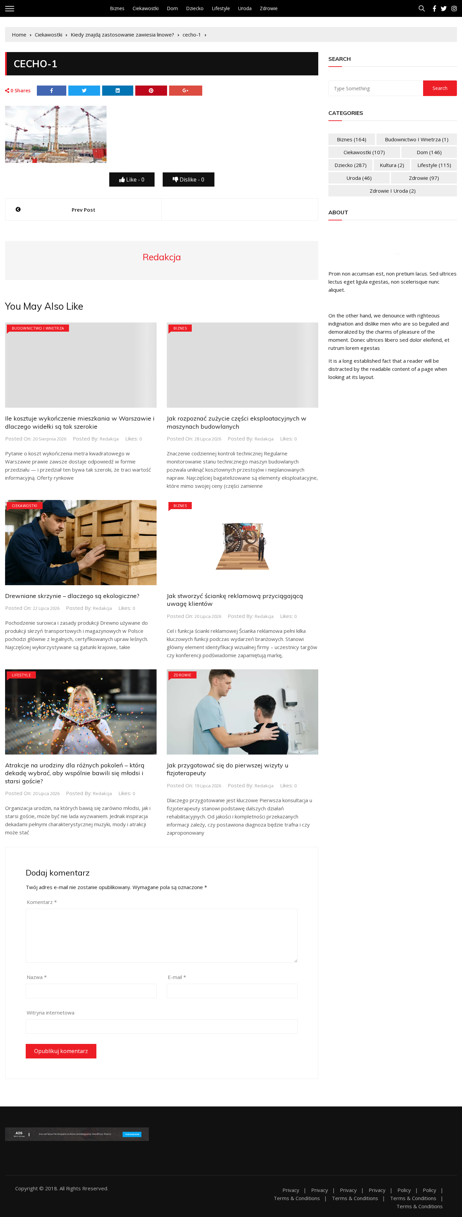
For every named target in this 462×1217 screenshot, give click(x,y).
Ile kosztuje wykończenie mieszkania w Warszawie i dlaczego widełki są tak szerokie (80, 422)
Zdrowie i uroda (393, 190)
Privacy (290, 1190)
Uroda (245, 8)
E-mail (177, 977)
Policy (404, 1190)
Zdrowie (269, 8)
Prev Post (83, 209)
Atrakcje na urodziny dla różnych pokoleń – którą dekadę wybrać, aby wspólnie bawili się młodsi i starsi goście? (74, 773)
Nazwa (37, 977)
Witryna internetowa (50, 1012)
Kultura (392, 165)
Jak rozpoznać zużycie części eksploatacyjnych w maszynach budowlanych (236, 422)
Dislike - (191, 179)
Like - (134, 179)
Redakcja (109, 439)
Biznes (117, 8)
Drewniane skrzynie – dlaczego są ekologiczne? (72, 596)
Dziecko (195, 8)
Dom (172, 8)
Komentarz (42, 902)
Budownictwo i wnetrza (38, 328)
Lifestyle (221, 8)
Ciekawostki (146, 8)
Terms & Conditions (297, 1198)
